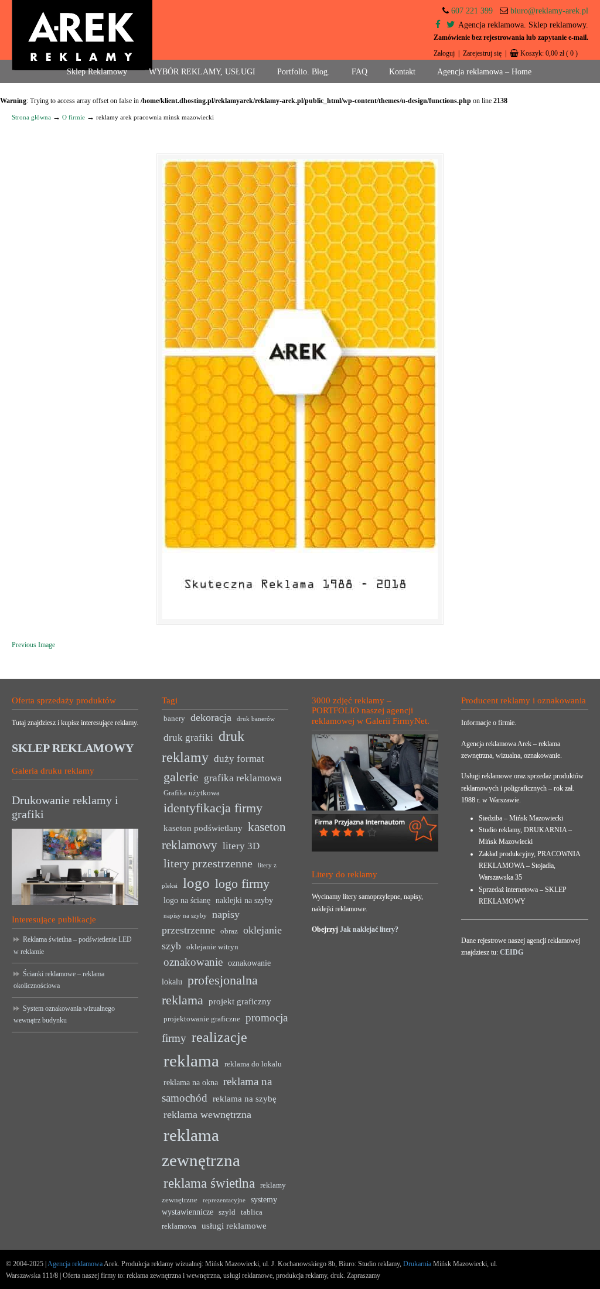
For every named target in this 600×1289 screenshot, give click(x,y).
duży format (239, 758)
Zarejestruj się (482, 53)
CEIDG (511, 952)
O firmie (73, 117)
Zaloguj (444, 53)
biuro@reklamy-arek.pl (549, 10)
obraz (229, 931)
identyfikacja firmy (212, 808)
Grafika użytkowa (191, 793)
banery (174, 718)
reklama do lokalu (253, 1064)
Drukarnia (416, 1264)
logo (196, 883)
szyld (227, 1212)
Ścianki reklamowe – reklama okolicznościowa (58, 980)
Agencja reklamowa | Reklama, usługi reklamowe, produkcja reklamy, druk (82, 35)
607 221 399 (472, 10)
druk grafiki (188, 737)
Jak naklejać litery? (369, 929)
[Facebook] (438, 24)
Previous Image (33, 645)
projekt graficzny (240, 1001)
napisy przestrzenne (201, 922)
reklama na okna (190, 1082)
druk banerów (256, 719)
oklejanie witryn (212, 947)
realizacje (219, 1037)
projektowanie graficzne (201, 1019)
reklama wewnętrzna (207, 1114)
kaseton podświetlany (203, 828)
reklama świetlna (209, 1183)
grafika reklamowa (243, 778)
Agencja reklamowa (75, 1264)
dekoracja (210, 717)
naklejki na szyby (244, 900)
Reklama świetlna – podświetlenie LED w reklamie (72, 945)
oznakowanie (193, 962)
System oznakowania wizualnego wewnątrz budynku (64, 1014)
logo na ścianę (186, 900)
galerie (181, 777)
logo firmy (242, 883)
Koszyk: (549, 53)
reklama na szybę (245, 1098)
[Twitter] (450, 24)
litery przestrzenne (208, 863)
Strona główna (31, 117)
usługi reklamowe (234, 1225)
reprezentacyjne (224, 1200)
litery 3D (241, 846)
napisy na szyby (185, 915)
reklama (191, 1060)
